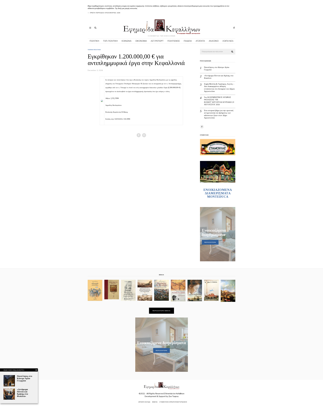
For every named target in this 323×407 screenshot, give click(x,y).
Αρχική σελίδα (144, 402)
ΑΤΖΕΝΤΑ (200, 41)
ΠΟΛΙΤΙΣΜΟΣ (173, 41)
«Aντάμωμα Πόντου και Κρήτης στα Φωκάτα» (218, 77)
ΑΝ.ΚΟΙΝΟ (214, 41)
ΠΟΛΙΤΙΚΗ (94, 41)
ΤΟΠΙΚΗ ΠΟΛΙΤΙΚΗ (94, 49)
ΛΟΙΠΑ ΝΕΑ (227, 41)
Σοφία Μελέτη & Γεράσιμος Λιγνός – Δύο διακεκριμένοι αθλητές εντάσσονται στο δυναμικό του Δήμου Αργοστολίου (219, 87)
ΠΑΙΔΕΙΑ (188, 41)
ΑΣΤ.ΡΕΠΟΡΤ (157, 41)
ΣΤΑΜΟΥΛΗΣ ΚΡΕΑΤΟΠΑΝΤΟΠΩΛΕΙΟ (173, 402)
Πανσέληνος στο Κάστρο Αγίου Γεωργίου (216, 68)
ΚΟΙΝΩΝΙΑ (126, 41)
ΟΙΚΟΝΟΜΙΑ (141, 41)
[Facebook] (234, 27)
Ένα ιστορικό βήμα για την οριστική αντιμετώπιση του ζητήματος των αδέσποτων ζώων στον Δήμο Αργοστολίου (218, 114)
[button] (232, 52)
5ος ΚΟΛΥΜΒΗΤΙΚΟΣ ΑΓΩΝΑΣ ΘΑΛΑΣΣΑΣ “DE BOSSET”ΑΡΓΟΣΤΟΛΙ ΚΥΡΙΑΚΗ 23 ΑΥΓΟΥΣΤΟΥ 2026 (219, 101)
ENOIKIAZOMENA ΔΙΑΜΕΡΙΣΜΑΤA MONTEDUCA (217, 193)
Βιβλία (154, 402)
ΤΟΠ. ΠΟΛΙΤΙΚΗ (110, 41)
